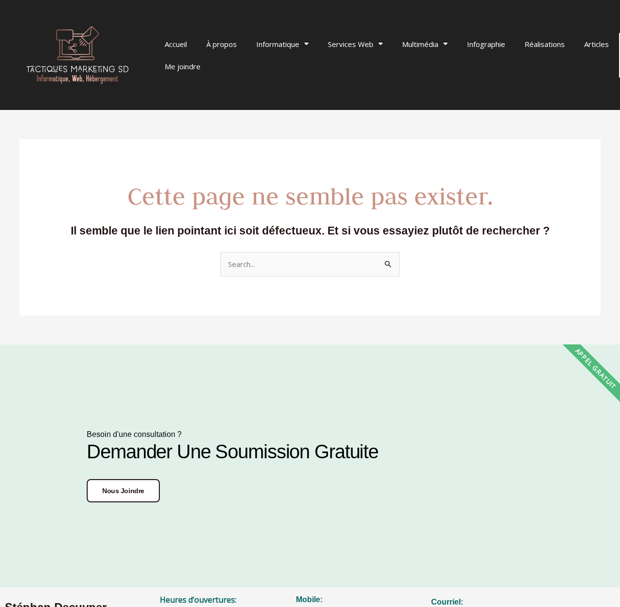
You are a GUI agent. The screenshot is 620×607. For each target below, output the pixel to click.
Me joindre (183, 66)
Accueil (176, 44)
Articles (596, 44)
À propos (221, 44)
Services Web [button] (350, 44)
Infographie (486, 44)
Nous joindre (123, 491)
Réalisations (545, 44)
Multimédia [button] (420, 44)
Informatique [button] (277, 44)
